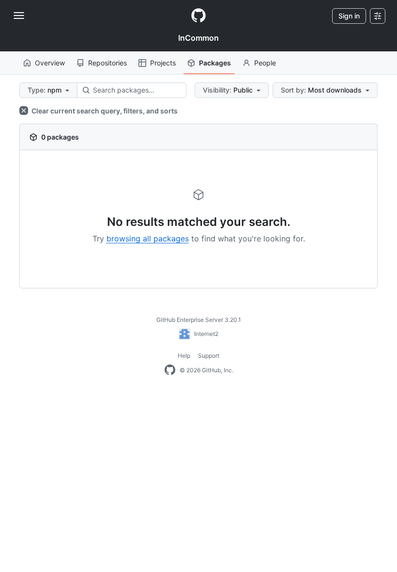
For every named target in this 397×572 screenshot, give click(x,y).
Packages (215, 63)
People (265, 63)
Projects (163, 63)
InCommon (198, 38)
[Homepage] (198, 16)
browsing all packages (148, 238)
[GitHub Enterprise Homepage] (170, 370)
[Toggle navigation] (19, 15)
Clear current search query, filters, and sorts (104, 111)
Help (184, 355)
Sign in (349, 16)
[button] (48, 90)
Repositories (107, 63)
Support (208, 355)
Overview (50, 63)
